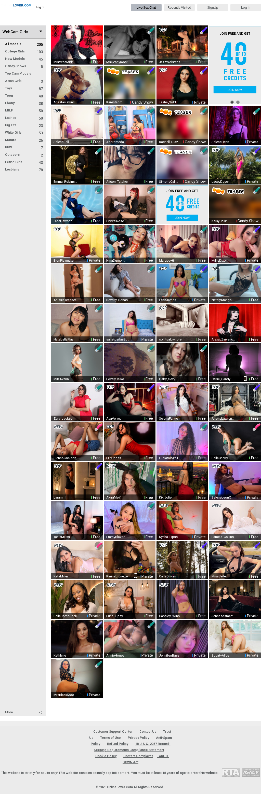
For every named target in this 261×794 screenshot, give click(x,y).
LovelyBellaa (115, 379)
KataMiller (61, 576)
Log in (245, 7)
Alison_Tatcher (117, 181)
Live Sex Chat (146, 7)
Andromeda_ (115, 142)
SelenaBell (61, 142)
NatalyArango (222, 300)
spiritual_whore (170, 339)
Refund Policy (117, 744)
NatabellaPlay (63, 339)
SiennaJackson (65, 458)
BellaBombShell (65, 616)
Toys (24, 88)
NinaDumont (115, 260)
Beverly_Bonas (117, 300)
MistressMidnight (66, 62)
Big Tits (24, 125)
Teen (24, 95)
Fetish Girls (24, 162)
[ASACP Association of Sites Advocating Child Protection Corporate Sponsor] (250, 772)
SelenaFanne (168, 418)
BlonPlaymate (63, 260)
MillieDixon (220, 260)
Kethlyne (60, 655)
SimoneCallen (168, 181)
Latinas (24, 118)
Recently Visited (179, 7)
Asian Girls (24, 81)
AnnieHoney (115, 655)
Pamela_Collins (223, 537)
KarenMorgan (116, 102)
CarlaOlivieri (167, 576)
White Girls (24, 132)
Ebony (24, 103)
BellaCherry (220, 458)
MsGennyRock (117, 62)
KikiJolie (165, 497)
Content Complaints (138, 756)
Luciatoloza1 (168, 458)
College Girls (24, 51)
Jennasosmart (222, 616)
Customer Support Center (113, 731)
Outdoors (24, 155)
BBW (24, 147)
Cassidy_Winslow (171, 616)
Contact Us (147, 731)
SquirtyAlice (220, 655)
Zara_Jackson (64, 418)
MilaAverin (61, 379)
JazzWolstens (169, 62)
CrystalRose (115, 221)
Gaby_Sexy (167, 379)
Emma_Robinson (66, 181)
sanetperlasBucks (118, 339)
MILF (24, 110)
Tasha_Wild (167, 102)
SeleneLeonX (221, 497)
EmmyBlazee (115, 537)
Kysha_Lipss (168, 537)
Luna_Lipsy (114, 616)
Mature (24, 140)
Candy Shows (24, 66)
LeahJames (167, 300)
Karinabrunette (117, 576)
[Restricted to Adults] (230, 772)
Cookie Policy (105, 756)
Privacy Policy (138, 738)
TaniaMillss (62, 537)
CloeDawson (63, 221)
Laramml (60, 497)
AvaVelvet (113, 418)
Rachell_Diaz (168, 142)
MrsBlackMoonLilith (66, 695)
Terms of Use (110, 738)
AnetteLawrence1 (224, 418)
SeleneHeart (220, 142)
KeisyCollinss (221, 221)
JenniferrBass (169, 655)
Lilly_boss (113, 458)
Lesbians (24, 169)
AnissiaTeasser (65, 300)
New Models (24, 59)
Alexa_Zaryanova (224, 339)
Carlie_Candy (221, 379)
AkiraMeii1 (114, 497)
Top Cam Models (18, 73)
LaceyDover (220, 181)
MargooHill (167, 260)
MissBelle (219, 576)
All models (24, 44)
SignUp (212, 7)
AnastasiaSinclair (66, 102)
